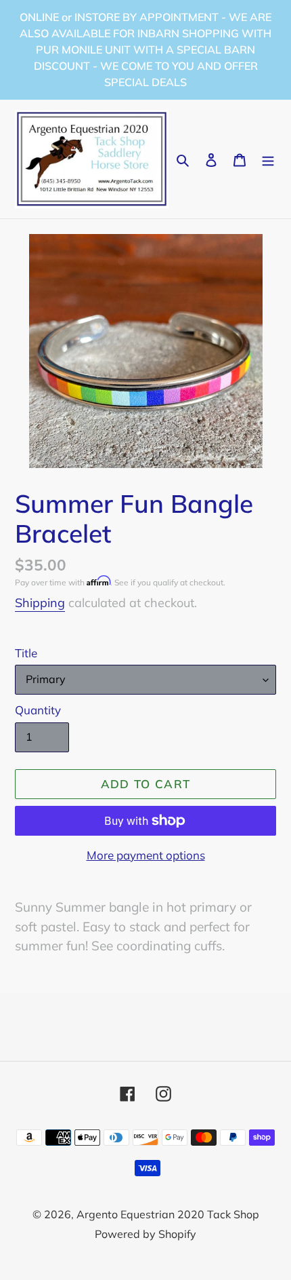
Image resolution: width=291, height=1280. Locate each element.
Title (26, 653)
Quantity (38, 710)
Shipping (40, 602)
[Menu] (268, 159)
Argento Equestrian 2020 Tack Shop (167, 1214)
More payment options (146, 855)
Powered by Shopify (145, 1234)
